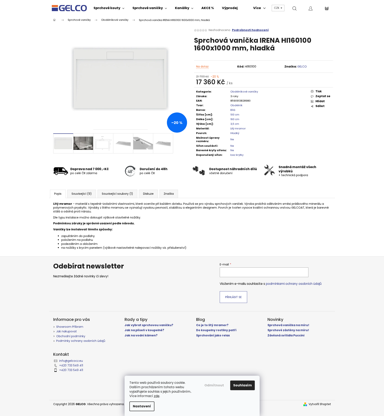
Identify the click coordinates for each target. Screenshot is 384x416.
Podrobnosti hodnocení (250, 30)
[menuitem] (108, 8)
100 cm (234, 114)
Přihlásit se (233, 297)
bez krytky (237, 155)
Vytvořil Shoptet (320, 404)
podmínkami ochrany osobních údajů (294, 284)
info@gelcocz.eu (71, 361)
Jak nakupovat (66, 331)
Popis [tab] (57, 194)
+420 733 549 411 (71, 365)
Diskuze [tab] (148, 194)
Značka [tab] (169, 194)
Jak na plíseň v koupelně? (144, 330)
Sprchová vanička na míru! (288, 325)
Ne (232, 139)
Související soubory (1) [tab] (117, 194)
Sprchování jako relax (213, 335)
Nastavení (142, 406)
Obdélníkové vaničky (244, 92)
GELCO (302, 66)
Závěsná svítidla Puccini (285, 335)
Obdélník (236, 105)
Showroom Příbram (69, 327)
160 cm (234, 119)
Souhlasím (242, 385)
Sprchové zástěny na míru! (288, 330)
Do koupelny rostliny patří (216, 330)
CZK (277, 8)
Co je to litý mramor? (212, 325)
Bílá (232, 110)
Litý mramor (238, 128)
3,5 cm (234, 124)
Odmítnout (214, 385)
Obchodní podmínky (70, 336)
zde (156, 396)
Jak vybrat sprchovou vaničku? (149, 325)
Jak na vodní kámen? (141, 335)
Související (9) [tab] (82, 194)
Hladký (234, 133)
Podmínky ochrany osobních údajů (80, 341)
